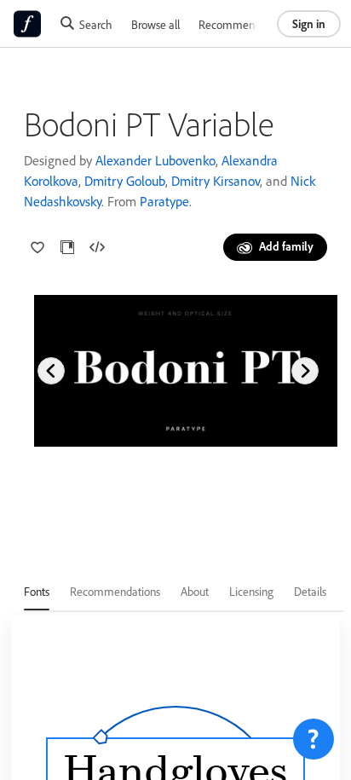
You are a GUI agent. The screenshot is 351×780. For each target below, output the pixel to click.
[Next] (305, 370)
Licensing (251, 591)
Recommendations (244, 24)
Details (310, 591)
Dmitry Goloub (124, 180)
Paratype (164, 201)
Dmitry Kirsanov (215, 180)
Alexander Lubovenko (155, 160)
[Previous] (51, 370)
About (195, 591)
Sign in (308, 23)
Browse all (155, 24)
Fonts (36, 591)
